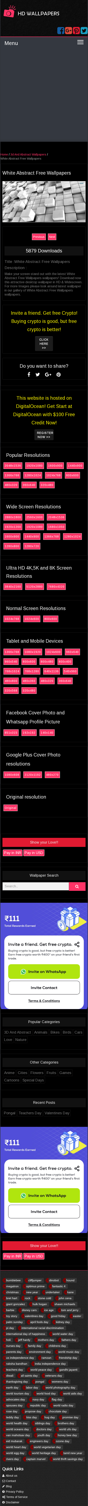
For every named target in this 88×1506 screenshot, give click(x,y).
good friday (58, 1316)
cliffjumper (35, 1280)
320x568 (11, 690)
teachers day (14, 1369)
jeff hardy (24, 1339)
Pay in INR (12, 853)
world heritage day (44, 1453)
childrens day (57, 1345)
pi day (10, 1328)
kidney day (63, 1322)
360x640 (29, 485)
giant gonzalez (15, 1304)
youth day (43, 1435)
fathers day (69, 1339)
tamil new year (72, 1453)
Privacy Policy (14, 1491)
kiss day (31, 1417)
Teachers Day (30, 1113)
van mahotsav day (18, 1435)
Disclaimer (12, 1502)
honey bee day (67, 1435)
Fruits (51, 1073)
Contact (10, 1481)
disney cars (29, 1310)
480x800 (11, 681)
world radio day (63, 1405)
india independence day (50, 1363)
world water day (63, 1334)
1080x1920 (33, 652)
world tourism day (17, 1393)
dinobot (54, 1280)
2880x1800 (13, 517)
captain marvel (35, 1459)
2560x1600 (34, 517)
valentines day (34, 1316)
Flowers (36, 1073)
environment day (40, 1351)
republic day (38, 1405)
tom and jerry (69, 1310)
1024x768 (53, 475)
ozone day (62, 1441)
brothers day (66, 1423)
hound (70, 1280)
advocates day (15, 1399)
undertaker (53, 1292)
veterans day (53, 1375)
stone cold (44, 1298)
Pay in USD (34, 853)
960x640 (72, 652)
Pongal (9, 1113)
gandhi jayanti (68, 1369)
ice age (49, 1310)
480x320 (11, 485)
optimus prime (35, 1286)
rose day (11, 1411)
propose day (33, 1411)
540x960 (70, 671)
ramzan (46, 1357)
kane (70, 1292)
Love (8, 1040)
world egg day (15, 1453)
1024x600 (32, 619)
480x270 (52, 774)
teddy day (12, 1417)
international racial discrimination (42, 1328)
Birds (67, 1032)
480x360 (29, 681)
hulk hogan (40, 1304)
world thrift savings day (68, 1459)
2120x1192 (33, 774)
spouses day (14, 1405)
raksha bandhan (16, 1363)
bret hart (11, 1298)
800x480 (47, 661)
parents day (13, 1351)
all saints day (29, 1375)
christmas (12, 1292)
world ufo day (68, 1429)
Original (10, 807)
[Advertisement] (44, 95)
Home (4, 154)
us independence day (20, 1357)
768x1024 (12, 671)
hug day (49, 1417)
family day (34, 1345)
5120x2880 (34, 586)
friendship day (68, 1357)
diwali (9, 1375)
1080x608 (12, 774)
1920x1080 (34, 465)
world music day (68, 1351)
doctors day (44, 1429)
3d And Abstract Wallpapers (28, 154)
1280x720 (32, 546)
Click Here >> (44, 343)
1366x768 (12, 475)
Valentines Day (57, 1113)
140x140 (47, 732)
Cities (22, 1073)
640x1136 (51, 671)
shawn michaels (64, 1304)
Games (65, 1073)
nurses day (13, 1345)
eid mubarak (14, 1441)
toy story (11, 1316)
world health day (16, 1423)
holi (8, 1339)
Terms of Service (16, 1497)
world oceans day (17, 1429)
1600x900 (55, 465)
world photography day (60, 1387)
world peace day (41, 1369)
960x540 (11, 661)
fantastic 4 (58, 1286)
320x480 (47, 485)
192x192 (29, 732)
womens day (60, 1381)
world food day (46, 1393)
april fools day (39, 1322)
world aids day (72, 1393)
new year (32, 1292)
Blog (8, 1486)
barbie (10, 1310)
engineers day (39, 1441)
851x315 (11, 732)
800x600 (72, 475)
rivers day (12, 1459)
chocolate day (58, 1411)
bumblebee (13, 1280)
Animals (40, 1032)
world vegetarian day (47, 1447)
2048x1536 (13, 465)
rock (27, 1298)
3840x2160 (13, 586)
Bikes (55, 1032)
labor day (32, 1387)
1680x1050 (56, 526)
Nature (20, 1040)
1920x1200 (13, 526)
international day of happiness (25, 1334)
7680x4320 (56, 586)
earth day (12, 1387)
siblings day (42, 1423)
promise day (70, 1417)
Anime (9, 1073)
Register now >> (45, 435)
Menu (11, 43)
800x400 (65, 661)
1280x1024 (33, 475)
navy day (38, 1399)
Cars (78, 1032)
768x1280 (32, 671)
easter (77, 1316)
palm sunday (14, 1322)
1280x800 (12, 546)
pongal (39, 1381)
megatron (12, 1286)
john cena (65, 1298)
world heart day (16, 1447)
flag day (57, 1399)
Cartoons (11, 1080)
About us (11, 1475)
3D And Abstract (17, 1032)
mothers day (46, 1339)
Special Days (33, 1080)
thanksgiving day (17, 1381)
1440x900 (75, 465)
